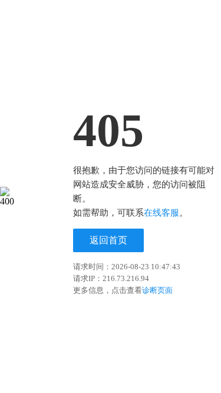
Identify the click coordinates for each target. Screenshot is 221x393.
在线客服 (161, 212)
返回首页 (108, 240)
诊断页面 (157, 290)
